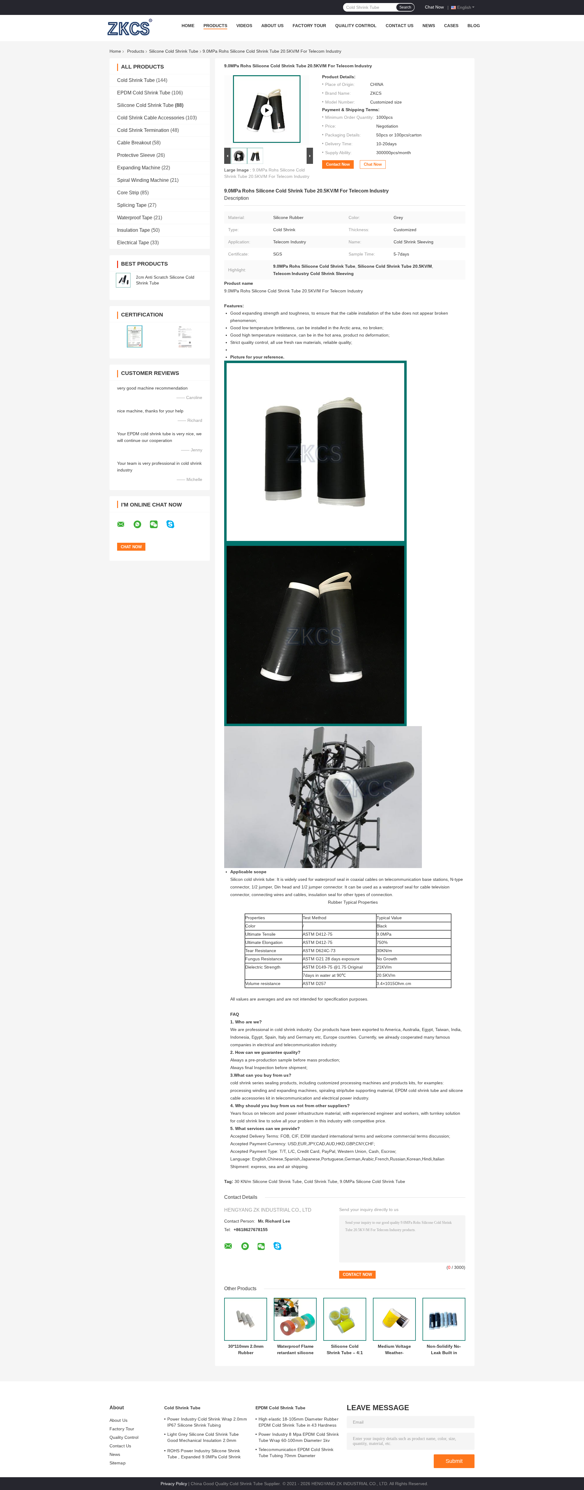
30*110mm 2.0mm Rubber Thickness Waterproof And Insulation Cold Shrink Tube (245, 1349)
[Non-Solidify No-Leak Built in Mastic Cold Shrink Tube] (443, 1319)
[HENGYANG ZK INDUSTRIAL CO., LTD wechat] (157, 524)
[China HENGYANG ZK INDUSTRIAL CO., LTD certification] (134, 336)
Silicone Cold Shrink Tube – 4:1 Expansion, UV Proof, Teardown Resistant (345, 1349)
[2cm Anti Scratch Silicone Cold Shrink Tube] (123, 280)
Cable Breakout (134, 142)
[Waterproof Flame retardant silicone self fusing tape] (295, 1319)
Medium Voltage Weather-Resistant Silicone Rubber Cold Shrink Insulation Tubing (394, 1349)
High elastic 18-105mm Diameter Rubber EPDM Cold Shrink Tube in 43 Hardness (299, 1422)
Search (405, 7)
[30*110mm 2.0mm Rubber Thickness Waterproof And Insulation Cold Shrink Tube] (245, 1319)
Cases (451, 25)
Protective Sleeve (136, 155)
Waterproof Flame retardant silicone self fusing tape (295, 1349)
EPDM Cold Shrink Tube (143, 92)
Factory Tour (309, 25)
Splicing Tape (132, 205)
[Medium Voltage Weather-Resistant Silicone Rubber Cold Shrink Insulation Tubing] (394, 1319)
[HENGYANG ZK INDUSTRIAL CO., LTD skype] (174, 524)
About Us (272, 25)
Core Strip (128, 192)
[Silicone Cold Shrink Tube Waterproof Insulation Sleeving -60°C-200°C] (266, 110)
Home (188, 25)
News (428, 25)
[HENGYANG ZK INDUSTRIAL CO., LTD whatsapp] (141, 524)
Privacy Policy (174, 1483)
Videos (244, 25)
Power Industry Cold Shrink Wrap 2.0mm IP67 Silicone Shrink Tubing (207, 1422)
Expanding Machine (138, 167)
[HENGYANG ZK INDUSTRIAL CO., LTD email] (124, 524)
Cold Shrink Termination (143, 130)
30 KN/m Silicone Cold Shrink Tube (268, 1181)
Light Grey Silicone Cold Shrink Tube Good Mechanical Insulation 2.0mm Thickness (203, 1438)
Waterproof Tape (134, 217)
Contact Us (399, 25)
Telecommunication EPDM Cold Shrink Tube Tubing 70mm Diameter (296, 1452)
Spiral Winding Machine (143, 180)
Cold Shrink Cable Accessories (150, 117)
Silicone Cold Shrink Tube (173, 51)
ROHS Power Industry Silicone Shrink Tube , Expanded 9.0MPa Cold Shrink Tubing (204, 1454)
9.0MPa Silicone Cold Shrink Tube (372, 1181)
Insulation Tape (133, 230)
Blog (474, 25)
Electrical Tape (133, 242)
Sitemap (117, 1462)
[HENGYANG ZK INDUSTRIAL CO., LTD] (128, 27)
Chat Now (434, 7)
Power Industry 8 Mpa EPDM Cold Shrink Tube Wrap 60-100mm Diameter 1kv (299, 1437)
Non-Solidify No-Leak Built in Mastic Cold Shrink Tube (444, 1349)
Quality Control (356, 25)
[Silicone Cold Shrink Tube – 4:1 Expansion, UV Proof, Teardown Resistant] (344, 1319)
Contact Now (338, 164)
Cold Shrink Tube (136, 80)
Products (215, 25)
